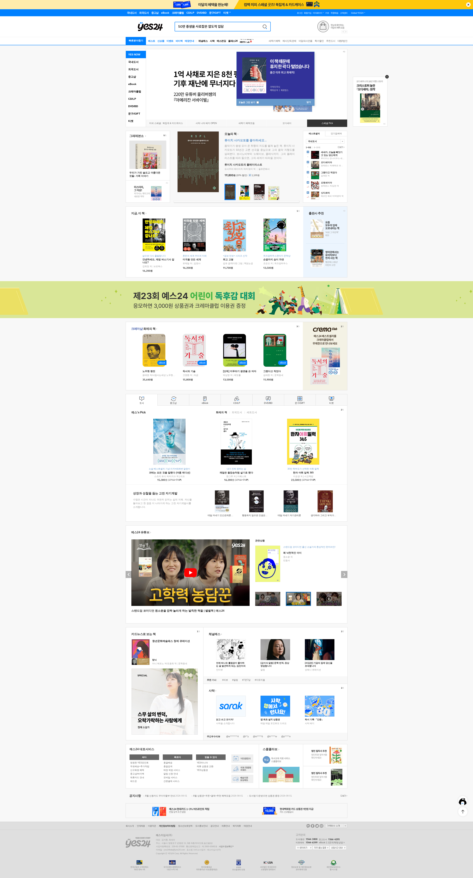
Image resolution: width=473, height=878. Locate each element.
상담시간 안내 (338, 848)
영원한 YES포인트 (139, 762)
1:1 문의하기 (304, 848)
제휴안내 (226, 826)
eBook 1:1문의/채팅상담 (331, 842)
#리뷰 (225, 680)
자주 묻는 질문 (321, 848)
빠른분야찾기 (136, 40)
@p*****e (286, 736)
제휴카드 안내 (137, 777)
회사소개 (130, 826)
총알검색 (168, 766)
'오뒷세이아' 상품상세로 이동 (325, 185)
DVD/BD (133, 106)
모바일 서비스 (170, 777)
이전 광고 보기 (343, 32)
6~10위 (317, 147)
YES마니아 (202, 762)
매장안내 (189, 41)
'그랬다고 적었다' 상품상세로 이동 (325, 175)
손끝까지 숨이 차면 (273, 259)
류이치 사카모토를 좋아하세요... (245, 140)
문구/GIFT (134, 113)
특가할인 (319, 41)
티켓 (130, 121)
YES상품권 (202, 770)
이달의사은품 (305, 41)
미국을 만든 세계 (192, 259)
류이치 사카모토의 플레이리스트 (243, 164)
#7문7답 (246, 680)
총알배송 (168, 762)
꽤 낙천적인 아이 (292, 552)
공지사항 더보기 (343, 796)
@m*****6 (258, 736)
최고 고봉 (228, 259)
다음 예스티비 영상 (344, 574)
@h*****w (272, 736)
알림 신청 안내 (171, 774)
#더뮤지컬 (260, 680)
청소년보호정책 (185, 826)
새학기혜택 (274, 41)
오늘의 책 (230, 133)
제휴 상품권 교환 (205, 766)
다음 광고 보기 (346, 32)
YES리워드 (242, 769)
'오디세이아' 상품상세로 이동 (325, 165)
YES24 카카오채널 (308, 826)
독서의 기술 (189, 371)
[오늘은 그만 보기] (386, 77)
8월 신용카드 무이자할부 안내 (166, 796)
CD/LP (132, 98)
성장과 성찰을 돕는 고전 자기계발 (155, 493)
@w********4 (232, 736)
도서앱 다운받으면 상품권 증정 (270, 796)
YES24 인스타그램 (321, 826)
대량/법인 (343, 41)
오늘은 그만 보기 (247, 102)
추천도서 (330, 41)
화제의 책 (143, 328)
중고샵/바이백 (137, 774)
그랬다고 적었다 (272, 371)
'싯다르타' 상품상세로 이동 (325, 196)
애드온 (133, 781)
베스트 (151, 41)
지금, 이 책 (138, 213)
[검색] (264, 26)
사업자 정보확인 (225, 846)
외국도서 (133, 69)
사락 (212, 41)
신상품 (160, 41)
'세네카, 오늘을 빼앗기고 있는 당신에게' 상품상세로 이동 (325, 155)
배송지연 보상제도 (242, 779)
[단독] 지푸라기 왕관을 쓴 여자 (239, 371)
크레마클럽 (134, 91)
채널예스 (214, 634)
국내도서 (133, 61)
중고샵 (132, 76)
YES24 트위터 (317, 826)
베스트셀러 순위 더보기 (340, 147)
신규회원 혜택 (137, 770)
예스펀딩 (221, 41)
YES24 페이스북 (312, 826)
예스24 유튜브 (140, 532)
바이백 (179, 41)
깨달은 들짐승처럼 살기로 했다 (236, 472)
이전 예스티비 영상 (129, 574)
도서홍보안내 (201, 826)
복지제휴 (237, 826)
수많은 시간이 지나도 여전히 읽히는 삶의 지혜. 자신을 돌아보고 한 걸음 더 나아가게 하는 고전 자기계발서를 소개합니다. (162, 503)
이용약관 (152, 826)
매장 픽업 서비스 (172, 770)
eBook (132, 84)
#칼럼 (235, 680)
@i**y (246, 736)
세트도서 (252, 412)
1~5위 (308, 147)
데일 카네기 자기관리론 (289, 515)
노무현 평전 (148, 371)
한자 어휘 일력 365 (303, 472)
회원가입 (307, 13)
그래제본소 (136, 135)
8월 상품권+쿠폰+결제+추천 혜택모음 (218, 796)
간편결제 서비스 (172, 781)
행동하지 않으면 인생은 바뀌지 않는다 (261, 515)
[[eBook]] (155, 350)
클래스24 (233, 41)
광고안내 (214, 826)
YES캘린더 (242, 758)
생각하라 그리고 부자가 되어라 (326, 515)
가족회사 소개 (336, 826)
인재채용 (141, 826)
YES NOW (134, 54)
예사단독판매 (289, 41)
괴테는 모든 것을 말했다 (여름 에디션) (169, 472)
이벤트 (169, 41)
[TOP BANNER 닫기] (468, 4)
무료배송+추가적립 (139, 766)
